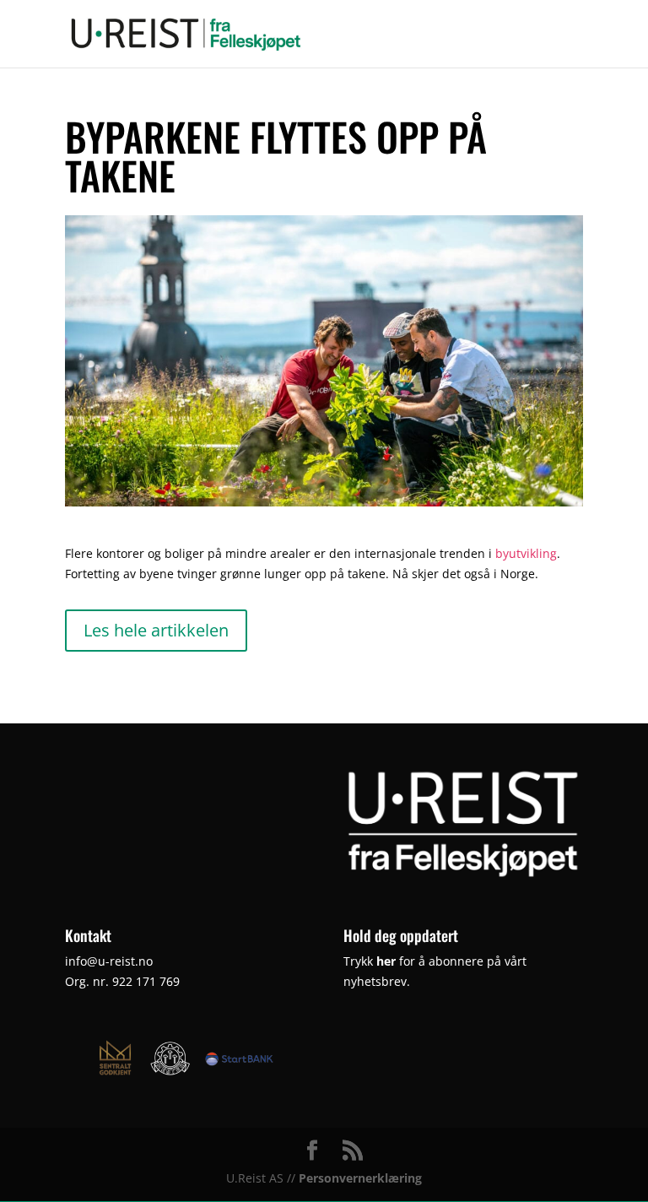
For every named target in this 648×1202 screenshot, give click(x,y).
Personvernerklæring (360, 1178)
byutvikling (526, 553)
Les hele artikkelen (156, 630)
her (386, 961)
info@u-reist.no (109, 961)
